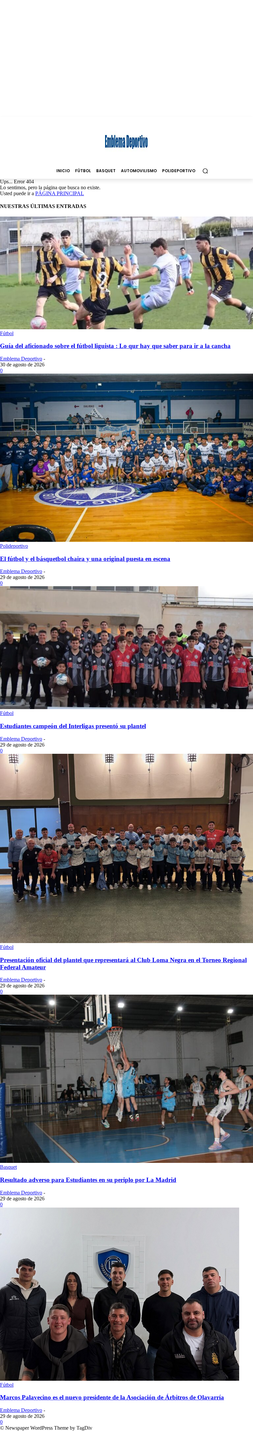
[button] (205, 171)
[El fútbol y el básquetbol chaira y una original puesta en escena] (126, 540)
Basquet (8, 1167)
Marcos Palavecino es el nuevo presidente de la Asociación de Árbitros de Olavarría (112, 1397)
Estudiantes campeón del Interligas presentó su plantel (73, 726)
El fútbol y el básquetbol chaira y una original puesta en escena (85, 558)
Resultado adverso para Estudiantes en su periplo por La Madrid (88, 1179)
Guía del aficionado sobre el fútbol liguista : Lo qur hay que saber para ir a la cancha (115, 345)
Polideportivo (14, 546)
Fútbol (7, 333)
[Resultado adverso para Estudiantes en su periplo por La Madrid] (126, 1161)
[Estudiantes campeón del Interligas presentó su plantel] (126, 707)
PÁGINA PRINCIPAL (59, 193)
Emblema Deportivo (21, 358)
